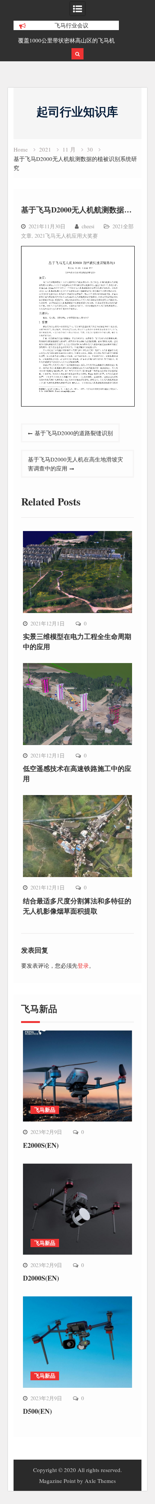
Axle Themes (100, 1480)
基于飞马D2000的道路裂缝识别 (74, 433)
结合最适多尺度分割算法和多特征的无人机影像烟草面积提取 (77, 906)
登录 (83, 965)
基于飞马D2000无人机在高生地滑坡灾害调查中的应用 (75, 463)
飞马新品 (44, 1110)
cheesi (88, 226)
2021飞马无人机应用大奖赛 (66, 235)
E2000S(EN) (41, 1145)
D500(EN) (37, 1411)
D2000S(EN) (41, 1278)
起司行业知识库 (77, 111)
